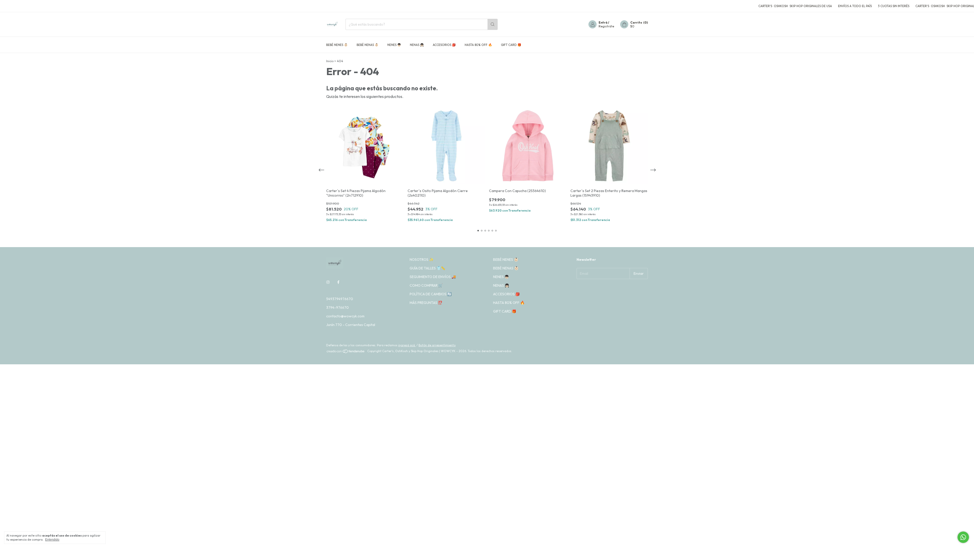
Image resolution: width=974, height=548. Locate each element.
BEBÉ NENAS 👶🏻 (367, 45)
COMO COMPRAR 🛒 (426, 285)
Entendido (52, 539)
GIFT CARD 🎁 (511, 45)
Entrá (603, 22)
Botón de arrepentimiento (437, 345)
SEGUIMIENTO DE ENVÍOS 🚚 (433, 277)
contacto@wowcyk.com (345, 316)
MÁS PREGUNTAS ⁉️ (426, 302)
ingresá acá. (407, 345)
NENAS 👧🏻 (417, 45)
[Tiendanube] (346, 352)
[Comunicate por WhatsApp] (963, 537)
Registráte (606, 26)
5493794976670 (339, 299)
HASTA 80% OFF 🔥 (478, 45)
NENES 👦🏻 (394, 45)
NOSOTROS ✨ (421, 259)
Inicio (330, 61)
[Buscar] (493, 24)
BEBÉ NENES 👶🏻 (337, 45)
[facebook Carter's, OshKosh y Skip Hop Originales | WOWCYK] (338, 282)
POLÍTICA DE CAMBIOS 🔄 (430, 294)
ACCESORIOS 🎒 (444, 45)
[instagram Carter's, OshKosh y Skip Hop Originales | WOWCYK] (328, 282)
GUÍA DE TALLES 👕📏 (427, 268)
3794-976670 (337, 307)
